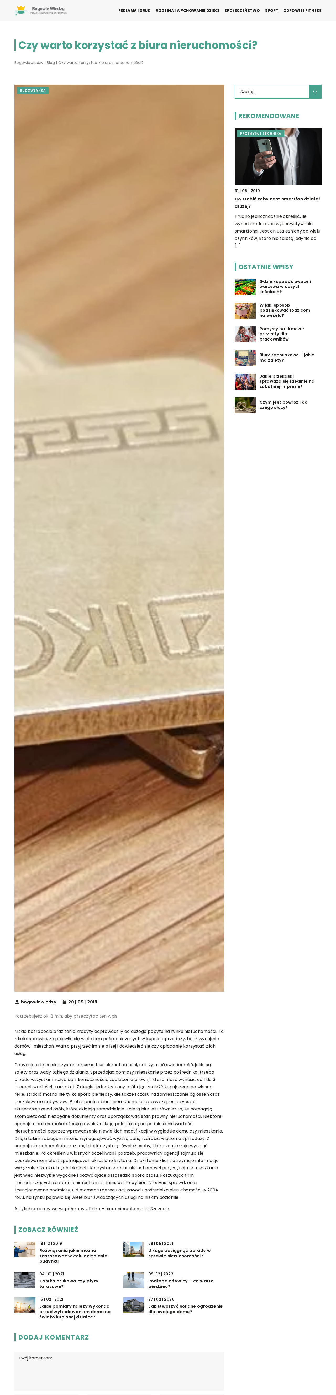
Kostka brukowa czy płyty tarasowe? (69, 1284)
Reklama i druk (134, 10)
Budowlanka (33, 90)
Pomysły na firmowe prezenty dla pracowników (282, 334)
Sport (272, 10)
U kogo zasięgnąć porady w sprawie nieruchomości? (179, 1253)
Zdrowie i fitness (303, 10)
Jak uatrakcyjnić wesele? (263, 199)
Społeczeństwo (242, 10)
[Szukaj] (315, 92)
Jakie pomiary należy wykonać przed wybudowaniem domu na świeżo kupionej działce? (75, 1312)
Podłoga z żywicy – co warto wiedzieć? (181, 1284)
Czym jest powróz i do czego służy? (283, 405)
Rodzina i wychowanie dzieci (187, 10)
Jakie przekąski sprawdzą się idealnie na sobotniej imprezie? (287, 381)
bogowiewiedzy (38, 1002)
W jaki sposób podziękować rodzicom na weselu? (285, 310)
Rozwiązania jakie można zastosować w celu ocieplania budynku (73, 1256)
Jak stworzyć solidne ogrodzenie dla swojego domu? (185, 1309)
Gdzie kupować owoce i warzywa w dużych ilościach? (285, 287)
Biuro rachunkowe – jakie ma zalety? (287, 358)
